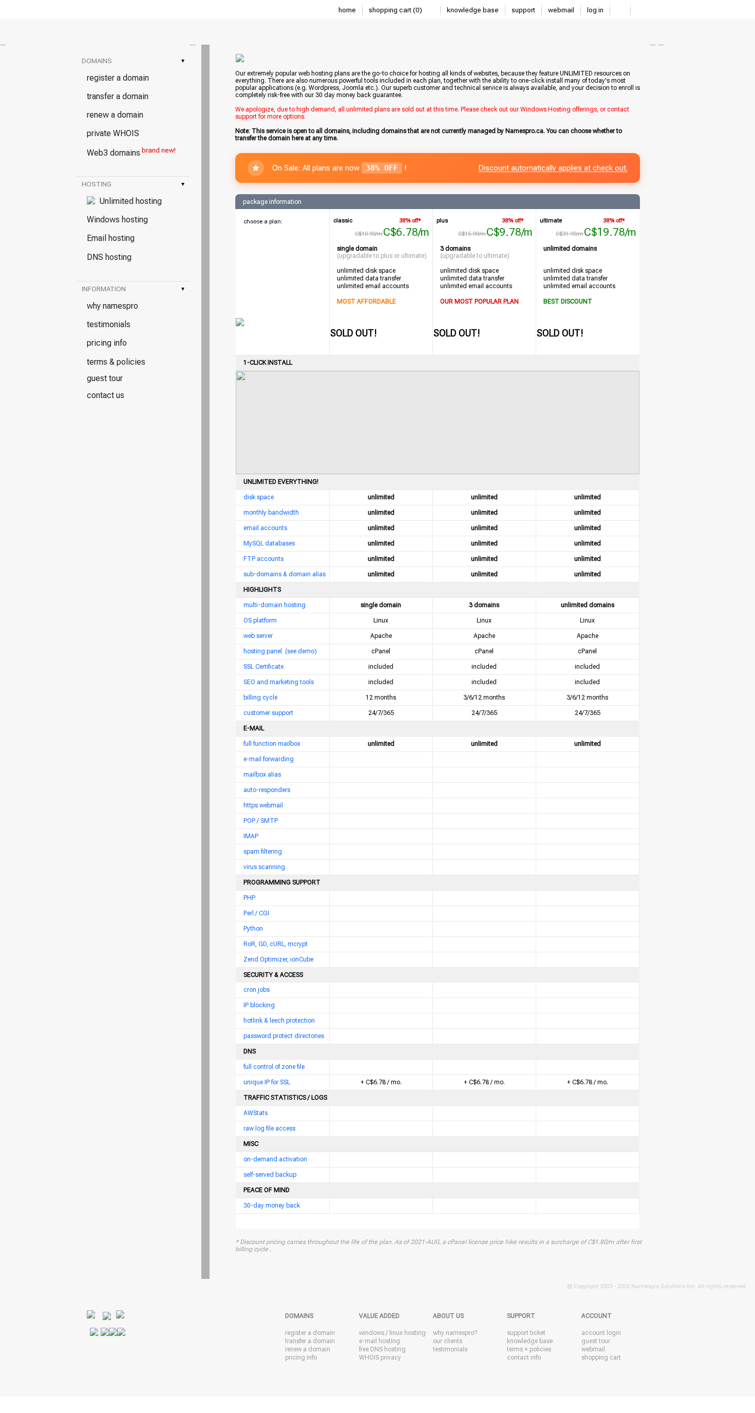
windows (371, 1332)
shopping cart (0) (396, 10)
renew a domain (115, 115)
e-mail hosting (379, 1341)
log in (595, 10)
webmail (561, 10)
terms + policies (529, 1349)
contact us (105, 395)
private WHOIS (113, 133)
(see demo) (301, 651)
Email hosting (111, 238)
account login (601, 1332)
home (347, 10)
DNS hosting (109, 257)
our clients (447, 1341)
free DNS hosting (382, 1349)
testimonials (108, 324)
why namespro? (455, 1332)
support (523, 10)
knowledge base (473, 10)
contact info (524, 1357)
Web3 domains (131, 152)
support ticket (526, 1332)
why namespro (112, 306)
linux (396, 1332)
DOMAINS (133, 61)
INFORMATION (133, 289)
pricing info (107, 343)
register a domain (118, 78)
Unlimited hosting (128, 201)
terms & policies (116, 362)
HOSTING (133, 184)
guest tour (105, 378)
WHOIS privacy (380, 1357)
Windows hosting (117, 219)
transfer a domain (117, 96)
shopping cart (601, 1357)
